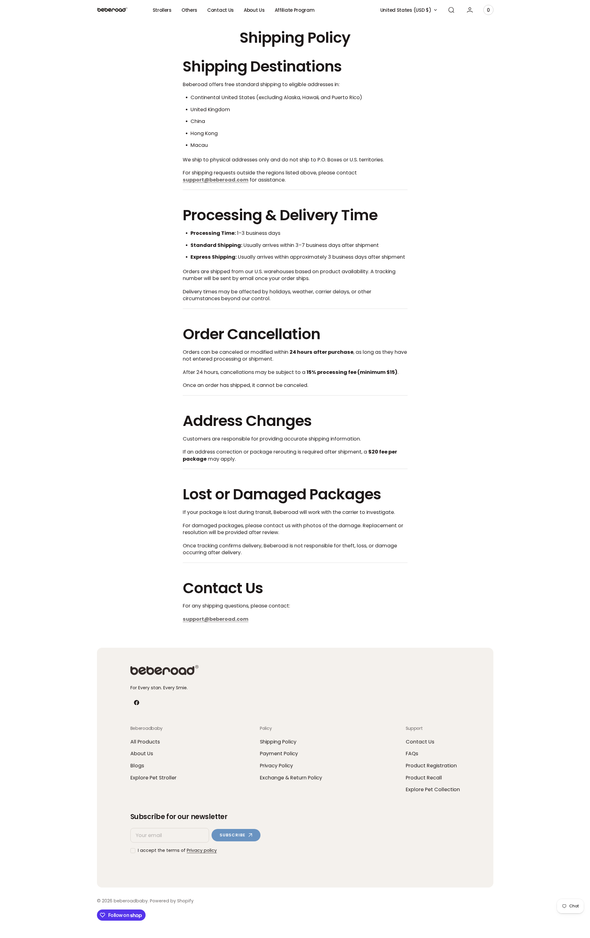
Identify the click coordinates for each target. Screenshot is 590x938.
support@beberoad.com (215, 179)
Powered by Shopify (172, 901)
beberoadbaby (131, 901)
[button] (451, 10)
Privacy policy (202, 850)
